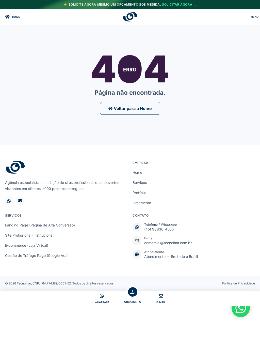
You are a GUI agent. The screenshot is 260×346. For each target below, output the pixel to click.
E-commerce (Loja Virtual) (26, 245)
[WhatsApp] (102, 296)
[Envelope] (20, 201)
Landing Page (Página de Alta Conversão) (40, 225)
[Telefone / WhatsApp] (137, 227)
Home (137, 172)
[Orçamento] (132, 292)
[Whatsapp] (9, 201)
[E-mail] (137, 240)
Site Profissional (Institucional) (30, 235)
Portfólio (139, 192)
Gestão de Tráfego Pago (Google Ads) (37, 255)
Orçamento (142, 203)
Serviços (140, 182)
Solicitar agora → (179, 4)
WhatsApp (102, 302)
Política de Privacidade (238, 283)
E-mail (149, 238)
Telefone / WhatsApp (160, 224)
